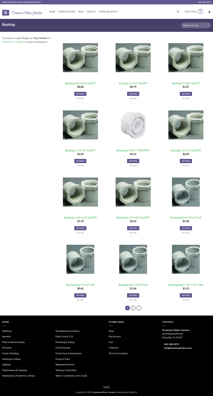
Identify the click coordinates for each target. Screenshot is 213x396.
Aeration (6, 336)
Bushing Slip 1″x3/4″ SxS (133, 284)
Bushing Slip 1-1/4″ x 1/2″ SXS (186, 284)
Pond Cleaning (62, 347)
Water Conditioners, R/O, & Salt (71, 375)
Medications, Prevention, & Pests (18, 375)
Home (52, 11)
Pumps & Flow (62, 359)
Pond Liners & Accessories (68, 353)
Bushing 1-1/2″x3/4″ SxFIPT (133, 217)
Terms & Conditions (118, 353)
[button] (193, 12)
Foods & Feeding (10, 353)
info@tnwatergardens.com (178, 347)
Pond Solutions (66, 11)
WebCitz (133, 392)
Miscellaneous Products (67, 330)
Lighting (6, 364)
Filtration (7, 347)
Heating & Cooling (11, 359)
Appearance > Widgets (13, 41)
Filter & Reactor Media (13, 342)
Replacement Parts (64, 364)
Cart (111, 342)
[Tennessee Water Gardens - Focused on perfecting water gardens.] (26, 11)
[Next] (138, 308)
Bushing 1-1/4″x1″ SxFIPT (80, 150)
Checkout (113, 347)
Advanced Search (108, 11)
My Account (115, 336)
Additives (7, 330)
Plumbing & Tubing (64, 342)
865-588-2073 (204, 2)
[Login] (209, 11)
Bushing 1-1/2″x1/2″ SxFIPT (80, 217)
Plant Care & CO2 (64, 336)
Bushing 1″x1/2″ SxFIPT (133, 83)
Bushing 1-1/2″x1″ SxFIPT (186, 150)
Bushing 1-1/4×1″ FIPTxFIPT (133, 150)
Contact (91, 11)
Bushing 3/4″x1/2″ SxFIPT (80, 83)
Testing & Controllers (66, 370)
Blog (81, 11)
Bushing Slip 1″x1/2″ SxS (80, 284)
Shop (111, 330)
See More (80, 94)
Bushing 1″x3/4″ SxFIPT (186, 83)
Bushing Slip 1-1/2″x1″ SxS (185, 217)
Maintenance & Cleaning (14, 370)
